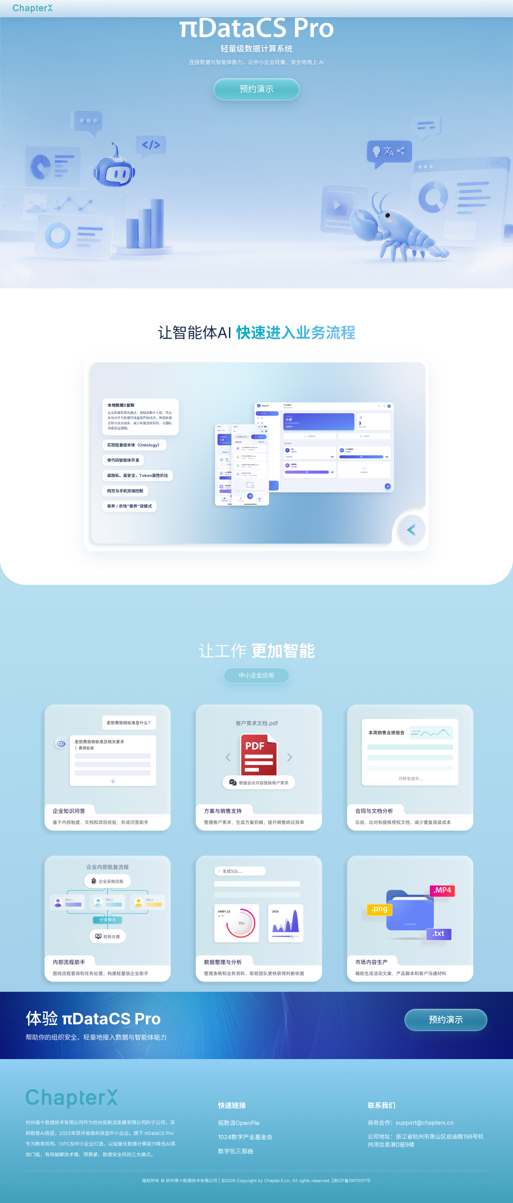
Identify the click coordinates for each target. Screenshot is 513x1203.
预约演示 (256, 89)
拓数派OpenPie (238, 1122)
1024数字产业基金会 (245, 1137)
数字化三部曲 (235, 1151)
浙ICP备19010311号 (352, 1180)
